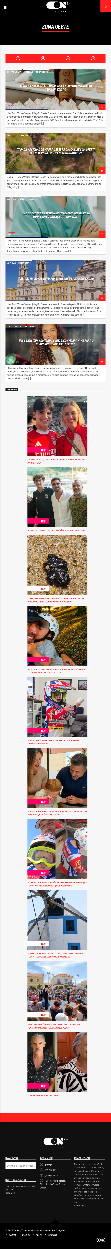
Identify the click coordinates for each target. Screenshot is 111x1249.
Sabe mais (79, 1205)
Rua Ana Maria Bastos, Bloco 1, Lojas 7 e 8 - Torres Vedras (53, 1184)
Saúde (21, 199)
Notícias (28, 72)
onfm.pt (48, 1165)
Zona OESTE (42, 72)
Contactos (52, 1235)
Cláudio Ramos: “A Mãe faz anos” (43, 1095)
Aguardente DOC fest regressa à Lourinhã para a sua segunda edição (56, 87)
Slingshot (61, 1230)
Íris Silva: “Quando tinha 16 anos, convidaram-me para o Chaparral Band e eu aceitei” (56, 342)
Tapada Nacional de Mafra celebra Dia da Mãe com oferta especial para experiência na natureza (56, 151)
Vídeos (39, 1235)
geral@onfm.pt (51, 1175)
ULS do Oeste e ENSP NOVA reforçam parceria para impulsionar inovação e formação (56, 215)
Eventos (26, 1235)
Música (19, 326)
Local (10, 326)
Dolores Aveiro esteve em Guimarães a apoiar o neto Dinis (56, 530)
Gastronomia (14, 72)
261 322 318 (50, 1170)
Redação (11, 105)
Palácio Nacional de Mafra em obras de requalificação (56, 278)
